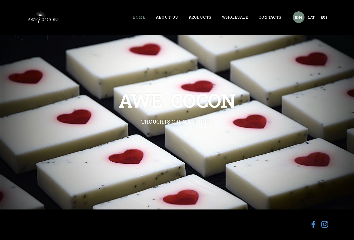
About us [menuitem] (167, 17)
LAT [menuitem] (311, 17)
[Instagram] (325, 224)
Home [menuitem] (138, 17)
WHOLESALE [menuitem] (235, 17)
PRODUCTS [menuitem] (199, 17)
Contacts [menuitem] (270, 17)
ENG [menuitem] (298, 17)
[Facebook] (313, 224)
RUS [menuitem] (324, 17)
